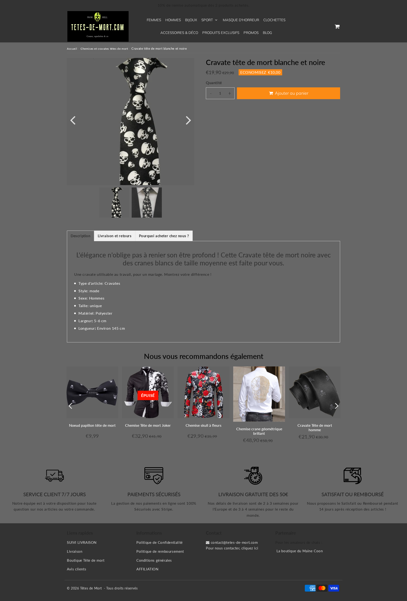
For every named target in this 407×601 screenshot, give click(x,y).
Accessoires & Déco (179, 32)
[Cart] (337, 26)
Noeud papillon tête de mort (92, 425)
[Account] (326, 26)
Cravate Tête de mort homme (314, 427)
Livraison (74, 551)
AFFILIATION (147, 569)
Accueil (72, 48)
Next (188, 120)
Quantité (214, 82)
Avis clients (76, 569)
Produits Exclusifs (220, 32)
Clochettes (274, 20)
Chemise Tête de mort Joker (148, 425)
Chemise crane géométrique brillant (259, 430)
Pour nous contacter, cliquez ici (232, 548)
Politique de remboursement (160, 551)
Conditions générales (154, 560)
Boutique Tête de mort (86, 560)
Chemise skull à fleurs (203, 425)
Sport (207, 20)
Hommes (173, 20)
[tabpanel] (114, 202)
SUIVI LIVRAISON (82, 542)
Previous (72, 120)
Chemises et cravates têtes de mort (104, 48)
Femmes (154, 20)
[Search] (314, 26)
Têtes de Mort (91, 588)
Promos (251, 32)
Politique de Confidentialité (159, 542)
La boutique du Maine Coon (300, 551)
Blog (267, 32)
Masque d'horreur (241, 20)
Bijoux (191, 20)
